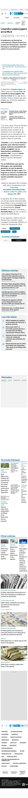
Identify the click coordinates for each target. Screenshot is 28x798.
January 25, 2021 (14, 194)
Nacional (23, 743)
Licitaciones (14, 766)
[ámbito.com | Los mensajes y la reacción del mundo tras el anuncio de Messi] (15, 489)
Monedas (4, 380)
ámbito (3, 23)
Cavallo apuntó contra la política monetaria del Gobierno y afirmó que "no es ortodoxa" (14, 294)
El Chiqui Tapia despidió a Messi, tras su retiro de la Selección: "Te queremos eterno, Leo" (14, 66)
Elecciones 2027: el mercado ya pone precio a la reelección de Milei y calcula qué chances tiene (15, 329)
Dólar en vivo (14, 9)
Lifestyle (13, 743)
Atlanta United (6, 96)
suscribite (21, 13)
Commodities (17, 380)
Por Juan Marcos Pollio (6, 609)
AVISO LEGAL (6, 763)
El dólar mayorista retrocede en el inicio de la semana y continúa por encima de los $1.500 (13, 594)
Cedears (24, 380)
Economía (16, 17)
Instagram (10, 725)
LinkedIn (14, 725)
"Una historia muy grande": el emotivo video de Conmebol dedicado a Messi (24, 475)
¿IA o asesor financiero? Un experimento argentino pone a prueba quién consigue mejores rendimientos (13, 277)
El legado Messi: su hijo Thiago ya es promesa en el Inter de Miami (18, 112)
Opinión (4, 743)
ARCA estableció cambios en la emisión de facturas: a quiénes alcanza (16, 322)
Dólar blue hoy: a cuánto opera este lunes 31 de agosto (13, 309)
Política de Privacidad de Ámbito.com (10, 760)
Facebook (6, 725)
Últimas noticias (16, 731)
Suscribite (19, 240)
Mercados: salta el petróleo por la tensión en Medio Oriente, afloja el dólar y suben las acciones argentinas (23, 560)
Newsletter (23, 725)
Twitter (2, 725)
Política (4, 737)
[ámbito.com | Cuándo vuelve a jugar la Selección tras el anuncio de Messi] (4, 118)
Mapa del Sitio (12, 756)
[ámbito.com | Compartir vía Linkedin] (22, 36)
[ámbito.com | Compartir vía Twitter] (20, 36)
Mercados (5, 740)
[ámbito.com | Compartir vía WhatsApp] (15, 36)
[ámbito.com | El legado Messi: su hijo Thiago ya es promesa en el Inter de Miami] (4, 112)
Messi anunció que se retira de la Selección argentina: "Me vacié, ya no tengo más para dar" (16, 346)
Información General (9, 751)
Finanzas (15, 734)
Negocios (15, 740)
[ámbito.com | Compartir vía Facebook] (18, 36)
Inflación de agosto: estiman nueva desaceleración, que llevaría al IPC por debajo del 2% (13, 302)
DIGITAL (5, 772)
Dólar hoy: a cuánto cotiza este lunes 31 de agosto (4, 554)
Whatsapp (22, 725)
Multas (4, 766)
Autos (22, 751)
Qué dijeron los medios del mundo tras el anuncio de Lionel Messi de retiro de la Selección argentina (5, 483)
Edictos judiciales (19, 763)
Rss (3, 756)
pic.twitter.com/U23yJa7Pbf (14, 189)
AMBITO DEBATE (23, 773)
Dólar (7, 17)
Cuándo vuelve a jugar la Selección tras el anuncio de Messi (17, 118)
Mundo (4, 745)
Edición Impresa (7, 748)
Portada (5, 731)
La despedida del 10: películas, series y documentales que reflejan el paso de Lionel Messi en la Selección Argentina (14, 73)
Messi (21, 9)
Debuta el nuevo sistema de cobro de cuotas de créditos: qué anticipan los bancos (16, 338)
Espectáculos (6, 754)
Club (20, 91)
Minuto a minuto (23, 545)
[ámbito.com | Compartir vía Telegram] (24, 36)
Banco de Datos (15, 737)
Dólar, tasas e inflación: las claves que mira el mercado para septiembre (13, 605)
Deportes (10, 23)
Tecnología (18, 754)
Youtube (18, 725)
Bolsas (10, 380)
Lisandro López (17, 23)
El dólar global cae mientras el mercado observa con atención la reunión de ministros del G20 (13, 633)
